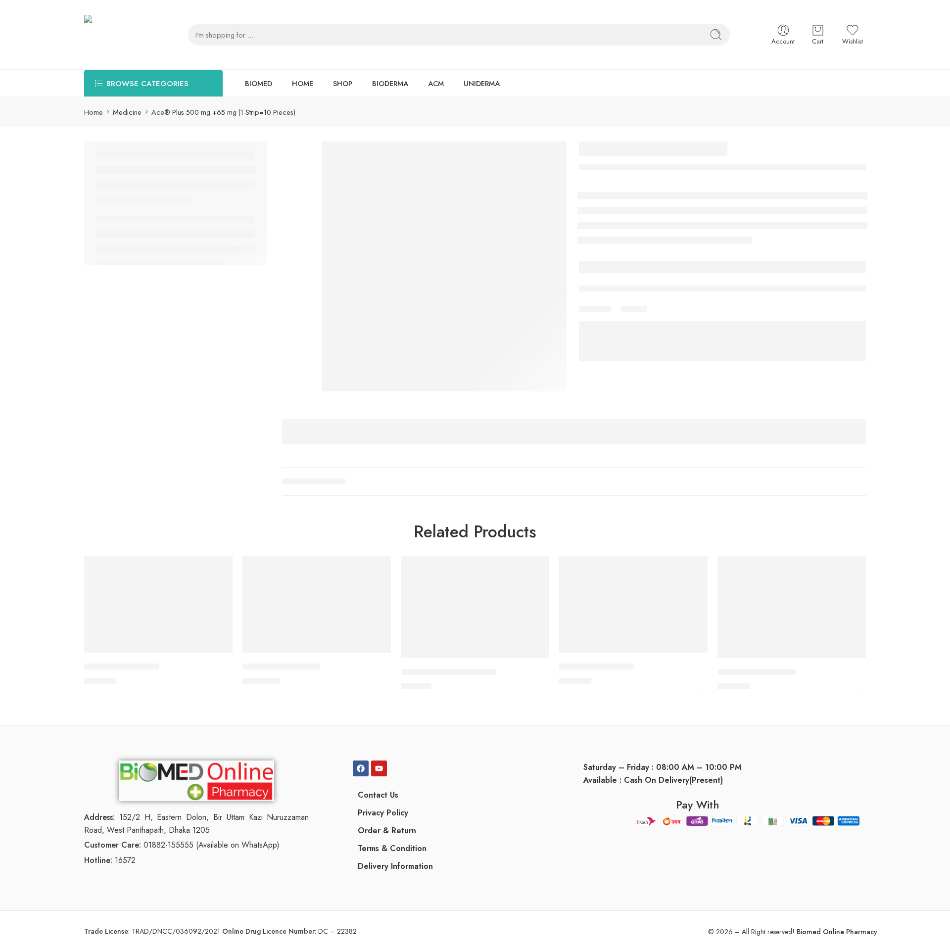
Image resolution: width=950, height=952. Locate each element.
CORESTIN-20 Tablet (756, 672)
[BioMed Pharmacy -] (116, 34)
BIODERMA (390, 83)
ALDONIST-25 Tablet (281, 667)
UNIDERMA (482, 83)
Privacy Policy (383, 812)
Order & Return (387, 830)
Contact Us (378, 795)
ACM (436, 83)
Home (93, 112)
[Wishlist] (218, 570)
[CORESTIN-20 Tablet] (791, 607)
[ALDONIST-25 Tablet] (316, 604)
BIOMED (258, 83)
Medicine (127, 112)
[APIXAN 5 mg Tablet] (158, 604)
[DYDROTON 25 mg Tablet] (475, 607)
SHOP (342, 83)
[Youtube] (379, 768)
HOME (302, 83)
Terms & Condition (392, 848)
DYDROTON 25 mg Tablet (448, 672)
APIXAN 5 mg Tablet (121, 667)
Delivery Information (395, 866)
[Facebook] (361, 768)
